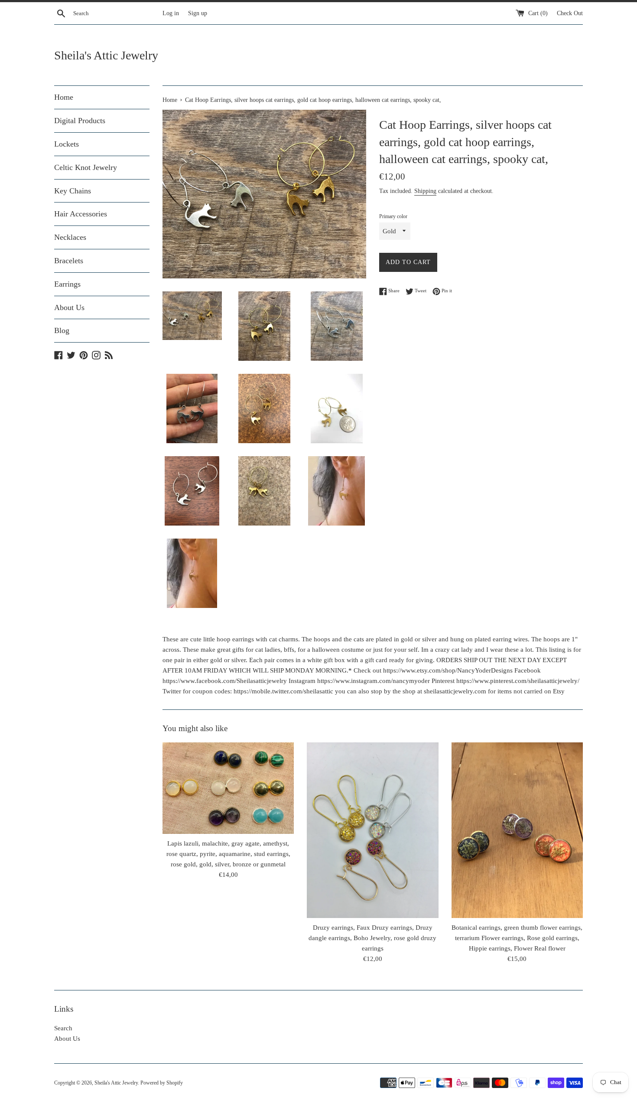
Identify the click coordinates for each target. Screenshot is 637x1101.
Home (63, 97)
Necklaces (70, 237)
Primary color (393, 216)
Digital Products (79, 120)
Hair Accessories (80, 213)
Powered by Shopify (161, 1083)
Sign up (197, 13)
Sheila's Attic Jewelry (106, 55)
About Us (69, 307)
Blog (61, 330)
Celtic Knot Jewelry (85, 167)
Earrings (67, 284)
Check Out (570, 13)
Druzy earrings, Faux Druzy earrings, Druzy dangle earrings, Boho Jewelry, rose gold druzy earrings (372, 938)
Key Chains (72, 190)
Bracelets (68, 260)
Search (63, 1028)
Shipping (425, 191)
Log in (170, 13)
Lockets (66, 144)
